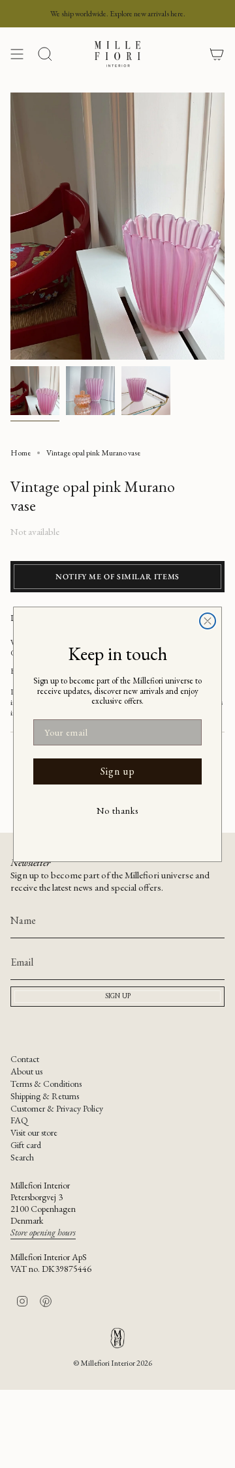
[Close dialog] (207, 621)
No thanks (117, 810)
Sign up (118, 771)
